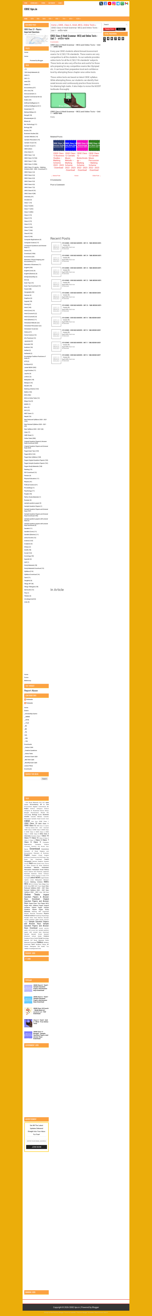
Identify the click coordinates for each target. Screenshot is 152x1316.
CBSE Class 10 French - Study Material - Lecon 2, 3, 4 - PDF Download (41, 1011)
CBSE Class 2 (28, 172)
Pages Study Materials (31, 466)
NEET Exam (27, 413)
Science (26, 540)
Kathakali (27, 353)
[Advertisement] (76, 477)
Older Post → (96, 175)
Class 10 (27, 206)
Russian (26, 500)
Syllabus (27, 571)
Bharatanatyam (29, 118)
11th (38, 19)
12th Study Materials (30, 72)
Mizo (25, 407)
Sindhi (26, 550)
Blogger (40, 60)
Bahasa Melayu (29, 112)
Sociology (27, 556)
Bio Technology (29, 124)
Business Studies (29, 133)
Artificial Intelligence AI (31, 106)
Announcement (29, 94)
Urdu (25, 602)
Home (25, 3)
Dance (26, 250)
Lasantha (73, 1312)
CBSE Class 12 (28, 164)
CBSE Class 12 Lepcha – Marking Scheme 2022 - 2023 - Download (35, 168)
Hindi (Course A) (29, 313)
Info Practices (28, 338)
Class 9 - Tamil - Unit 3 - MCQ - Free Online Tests (40, 1021)
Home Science (29, 335)
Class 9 (26, 236)
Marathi (26, 386)
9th (51, 18)
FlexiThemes (54, 1312)
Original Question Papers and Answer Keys (36, 901)
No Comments (65, 249)
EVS (25, 280)
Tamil (26, 577)
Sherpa (26, 547)
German (26, 295)
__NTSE (26, 720)
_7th (25, 732)
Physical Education (30, 478)
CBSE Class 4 (28, 178)
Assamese (27, 109)
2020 (25, 75)
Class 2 (26, 215)
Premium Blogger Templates (85, 1312)
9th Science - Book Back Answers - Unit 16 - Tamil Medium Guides (81, 355)
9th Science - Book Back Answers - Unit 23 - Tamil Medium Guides (81, 268)
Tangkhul (27, 580)
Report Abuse (31, 690)
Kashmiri (27, 347)
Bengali (26, 115)
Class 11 (27, 209)
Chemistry (27, 196)
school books (28, 537)
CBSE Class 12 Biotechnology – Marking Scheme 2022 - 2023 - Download (82, 161)
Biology (26, 127)
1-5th (78, 18)
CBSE (60, 25)
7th (64, 18)
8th (57, 18)
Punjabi (26, 494)
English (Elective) (29, 273)
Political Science (29, 485)
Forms (43, 3)
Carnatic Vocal (28, 143)
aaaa (25, 81)
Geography (27, 292)
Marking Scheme (29, 389)
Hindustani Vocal (29, 329)
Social (26, 553)
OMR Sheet (27, 435)
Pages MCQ (28, 454)
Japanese (27, 341)
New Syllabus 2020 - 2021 (32, 429)
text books (27, 590)
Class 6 (67, 25)
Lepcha (26, 373)
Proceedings (28, 488)
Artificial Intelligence (30, 103)
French (26, 289)
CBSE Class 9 (28, 193)
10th (44, 19)
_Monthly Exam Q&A (30, 763)
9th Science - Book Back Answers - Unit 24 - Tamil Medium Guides (81, 255)
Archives (121, 29)
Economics (27, 256)
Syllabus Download (30, 574)
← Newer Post (55, 175)
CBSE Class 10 (28, 158)
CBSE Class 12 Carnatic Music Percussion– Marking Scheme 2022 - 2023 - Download (94, 161)
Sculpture (27, 544)
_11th (26, 741)
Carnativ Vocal (28, 146)
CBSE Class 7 (28, 187)
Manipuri (27, 383)
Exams (60, 3)
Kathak (26, 350)
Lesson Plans (28, 766)
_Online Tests (28, 753)
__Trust (26, 723)
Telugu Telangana (29, 586)
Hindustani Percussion (31, 326)
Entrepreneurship (29, 277)
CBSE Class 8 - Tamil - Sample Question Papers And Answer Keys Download (41, 987)
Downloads (35, 3)
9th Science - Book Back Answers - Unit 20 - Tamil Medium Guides (81, 305)
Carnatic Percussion (30, 140)
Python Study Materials (31, 497)
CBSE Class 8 (28, 190)
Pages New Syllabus (30, 457)
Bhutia (26, 121)
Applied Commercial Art (32, 97)
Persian (26, 475)
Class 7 (26, 230)
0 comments (54, 42)
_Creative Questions (30, 750)
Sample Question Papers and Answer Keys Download (36, 926)
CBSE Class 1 (28, 155)
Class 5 (26, 224)
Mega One (27, 401)
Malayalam (27, 379)
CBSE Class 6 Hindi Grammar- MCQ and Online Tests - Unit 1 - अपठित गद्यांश (74, 37)
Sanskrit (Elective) (30, 534)
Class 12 (27, 212)
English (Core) (28, 270)
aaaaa (26, 84)
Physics (26, 481)
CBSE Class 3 (28, 175)
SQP (25, 562)
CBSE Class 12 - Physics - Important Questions (33, 30)
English (26, 267)
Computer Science (30, 242)
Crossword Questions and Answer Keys (36, 846)
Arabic (26, 100)
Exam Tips (27, 283)
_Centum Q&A (28, 747)
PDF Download (29, 472)
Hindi (74, 25)
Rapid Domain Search (101, 1312)
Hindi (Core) (28, 310)
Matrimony (52, 3)
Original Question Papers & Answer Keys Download (36, 897)
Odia (25, 432)
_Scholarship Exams (30, 714)
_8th (25, 729)
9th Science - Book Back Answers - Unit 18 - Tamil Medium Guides (81, 330)
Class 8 (26, 233)
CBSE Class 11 (28, 161)
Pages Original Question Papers (34, 460)
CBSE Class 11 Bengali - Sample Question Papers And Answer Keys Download (40, 1035)
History (26, 332)
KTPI (25, 361)
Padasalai (29, 699)
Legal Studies (28, 370)
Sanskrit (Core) (29, 531)
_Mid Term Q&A (29, 760)
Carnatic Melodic (29, 136)
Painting (26, 469)
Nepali (26, 416)
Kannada (27, 344)
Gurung (26, 304)
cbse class (27, 152)
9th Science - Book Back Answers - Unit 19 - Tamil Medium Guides (81, 318)
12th (32, 19)
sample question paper (31, 503)
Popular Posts (109, 29)
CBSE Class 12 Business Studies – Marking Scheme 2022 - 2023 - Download (58, 160)
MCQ (80, 25)
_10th (26, 738)
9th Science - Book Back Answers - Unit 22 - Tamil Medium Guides (81, 280)
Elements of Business (31, 264)
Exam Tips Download (31, 286)
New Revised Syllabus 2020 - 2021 (35, 424)
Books (26, 130)
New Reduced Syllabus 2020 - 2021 (35, 419)
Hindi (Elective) (29, 319)
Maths (26, 392)
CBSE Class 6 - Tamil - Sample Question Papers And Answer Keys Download (41, 999)
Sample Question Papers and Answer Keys (36, 923)
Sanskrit (26, 528)
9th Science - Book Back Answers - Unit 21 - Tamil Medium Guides (81, 293)
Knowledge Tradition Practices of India (35, 875)
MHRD (26, 404)
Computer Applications (31, 239)
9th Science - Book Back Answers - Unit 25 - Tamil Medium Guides (81, 243)
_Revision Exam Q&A (30, 756)
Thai (25, 593)
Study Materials (29, 565)
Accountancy (28, 87)
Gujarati (26, 301)
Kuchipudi (27, 364)
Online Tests (89, 25)
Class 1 (26, 203)
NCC (25, 410)
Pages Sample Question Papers (34, 463)
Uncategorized (29, 599)
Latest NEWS (28, 367)
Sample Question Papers (32, 506)
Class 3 (26, 218)
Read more (72, 247)
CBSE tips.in (30, 9)
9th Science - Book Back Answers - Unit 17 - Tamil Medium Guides (81, 342)
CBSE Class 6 (28, 184)
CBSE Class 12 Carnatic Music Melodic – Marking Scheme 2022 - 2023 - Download (70, 161)
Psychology (28, 491)
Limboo (26, 376)
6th (71, 18)
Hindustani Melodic (30, 323)
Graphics (27, 298)
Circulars (27, 200)
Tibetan (26, 596)
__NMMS (27, 717)
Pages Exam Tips (29, 451)
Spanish (26, 559)
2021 (25, 78)
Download (27, 253)
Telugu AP (27, 583)
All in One (27, 90)
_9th (25, 726)
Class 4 (26, 221)
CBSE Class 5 (28, 181)
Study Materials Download (32, 568)
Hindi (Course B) (29, 316)
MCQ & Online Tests (30, 398)
